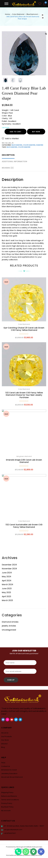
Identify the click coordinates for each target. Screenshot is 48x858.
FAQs (3, 762)
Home (7, 14)
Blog (3, 747)
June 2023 (7, 588)
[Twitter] (16, 719)
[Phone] (18, 851)
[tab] (8, 155)
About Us (4, 733)
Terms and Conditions (10, 799)
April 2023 (6, 596)
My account (5, 810)
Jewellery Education (9, 773)
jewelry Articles (9, 625)
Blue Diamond (32, 14)
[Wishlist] (39, 4)
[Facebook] (3, 719)
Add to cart (15, 132)
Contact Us (5, 766)
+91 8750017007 (9, 833)
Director (4, 744)
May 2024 (6, 576)
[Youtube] (12, 719)
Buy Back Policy (7, 807)
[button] (10, 138)
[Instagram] (7, 719)
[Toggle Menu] (6, 3)
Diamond (39, 145)
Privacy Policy (6, 803)
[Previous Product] (42, 15)
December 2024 (9, 564)
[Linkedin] (20, 719)
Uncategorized (9, 630)
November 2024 (9, 568)
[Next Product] (42, 18)
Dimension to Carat (9, 770)
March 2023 (7, 600)
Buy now (36, 132)
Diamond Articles (10, 622)
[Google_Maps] (33, 851)
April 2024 (6, 580)
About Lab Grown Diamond (12, 777)
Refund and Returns (9, 796)
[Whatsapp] (26, 851)
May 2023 (6, 592)
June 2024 (7, 572)
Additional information (14, 161)
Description (8, 155)
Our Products (6, 736)
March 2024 (7, 584)
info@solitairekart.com (13, 829)
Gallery (21, 855)
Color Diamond (18, 14)
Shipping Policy (7, 792)
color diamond (24, 147)
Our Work (5, 740)
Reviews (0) (8, 168)
